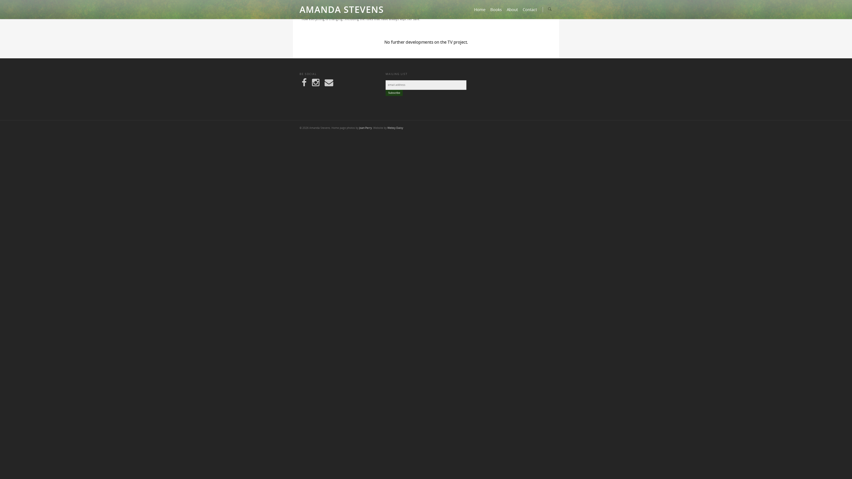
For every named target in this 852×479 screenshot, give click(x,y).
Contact (530, 9)
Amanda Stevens (342, 9)
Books (496, 9)
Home (479, 9)
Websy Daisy (395, 128)
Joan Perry (365, 128)
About (512, 9)
